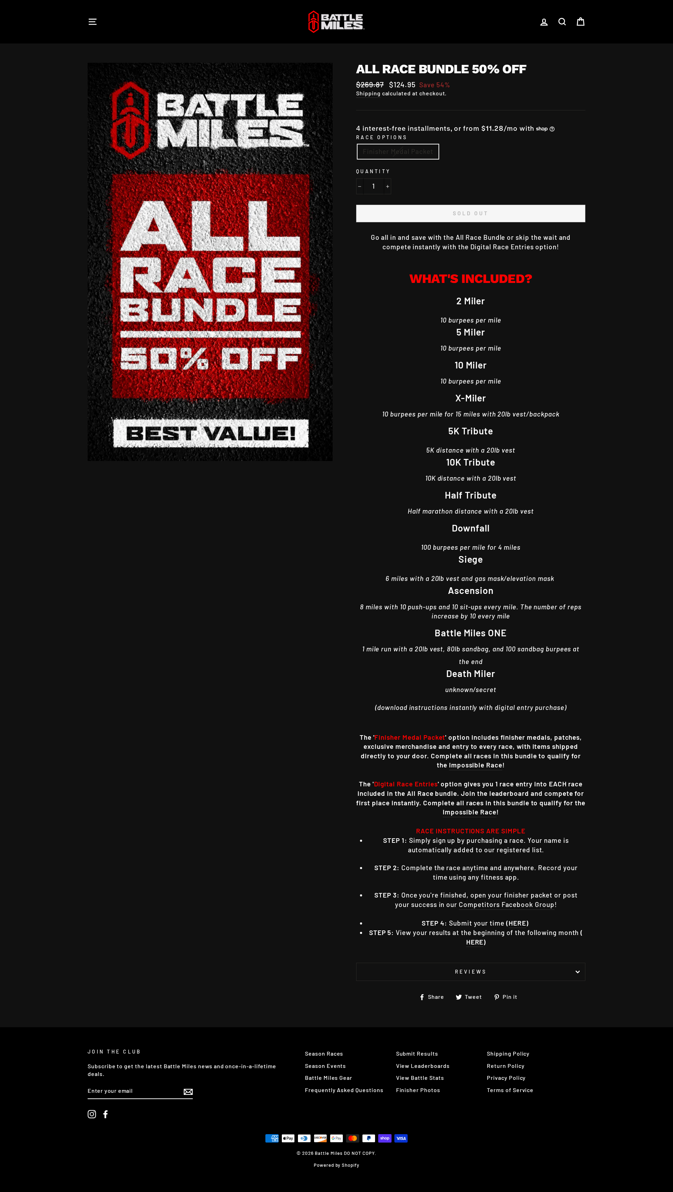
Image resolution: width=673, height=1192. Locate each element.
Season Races (324, 1053)
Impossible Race (475, 765)
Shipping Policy (508, 1053)
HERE (517, 923)
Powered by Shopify (336, 1165)
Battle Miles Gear (328, 1077)
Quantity (373, 171)
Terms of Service (510, 1089)
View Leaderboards (423, 1065)
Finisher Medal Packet (398, 151)
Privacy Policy (506, 1077)
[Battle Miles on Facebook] (105, 1114)
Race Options (381, 137)
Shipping (368, 93)
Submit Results (417, 1053)
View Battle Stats (420, 1077)
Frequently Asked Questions (344, 1089)
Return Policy (505, 1065)
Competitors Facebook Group (507, 904)
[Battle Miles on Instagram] (92, 1114)
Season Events (325, 1065)
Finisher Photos (418, 1089)
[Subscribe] (188, 1091)
